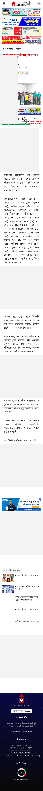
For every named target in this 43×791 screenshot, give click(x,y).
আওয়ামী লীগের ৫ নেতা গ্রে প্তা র (26, 575)
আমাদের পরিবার (15, 732)
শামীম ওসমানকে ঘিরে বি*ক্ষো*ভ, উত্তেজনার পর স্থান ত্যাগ (27, 598)
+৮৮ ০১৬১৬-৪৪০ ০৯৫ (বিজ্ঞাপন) (12, 756)
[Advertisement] (21, 287)
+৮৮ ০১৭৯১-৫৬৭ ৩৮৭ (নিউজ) (32, 756)
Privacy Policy (27, 732)
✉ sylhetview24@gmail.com (21, 752)
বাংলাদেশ (10, 49)
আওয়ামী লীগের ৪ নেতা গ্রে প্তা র (26, 609)
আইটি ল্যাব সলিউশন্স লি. (21, 779)
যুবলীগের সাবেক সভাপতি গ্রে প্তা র (27, 621)
